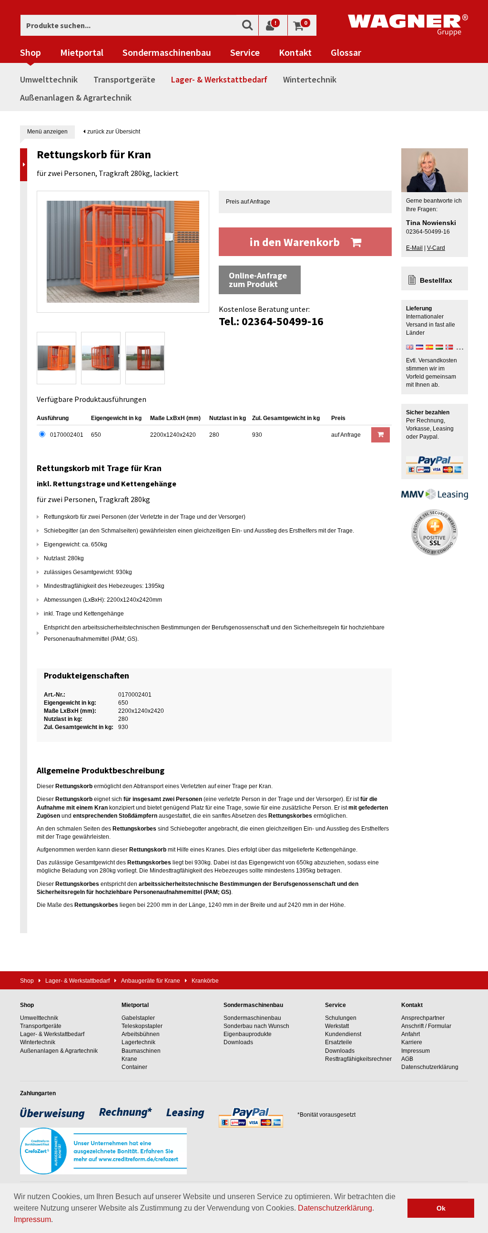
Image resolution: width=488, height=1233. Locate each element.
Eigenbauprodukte (248, 1034)
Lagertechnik (138, 1042)
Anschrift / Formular (426, 1026)
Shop (30, 52)
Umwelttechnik (49, 79)
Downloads (238, 1042)
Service (245, 52)
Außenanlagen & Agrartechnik (76, 97)
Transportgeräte (124, 79)
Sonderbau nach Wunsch (256, 1026)
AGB (407, 1059)
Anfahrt (410, 1034)
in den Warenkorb (296, 242)
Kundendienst (343, 1034)
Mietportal (81, 52)
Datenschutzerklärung (335, 1208)
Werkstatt (337, 1026)
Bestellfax (436, 280)
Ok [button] (441, 1208)
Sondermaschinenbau (166, 52)
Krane (129, 1059)
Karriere (411, 1042)
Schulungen (340, 1018)
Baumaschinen (141, 1051)
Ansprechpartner (423, 1018)
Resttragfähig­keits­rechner (358, 1059)
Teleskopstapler (142, 1026)
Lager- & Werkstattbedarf (219, 79)
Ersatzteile (338, 1042)
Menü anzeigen (47, 131)
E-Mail (414, 248)
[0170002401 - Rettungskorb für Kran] (123, 252)
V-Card (436, 248)
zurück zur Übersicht (113, 131)
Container (134, 1067)
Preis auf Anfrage (248, 201)
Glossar (346, 52)
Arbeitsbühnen (141, 1034)
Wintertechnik (309, 79)
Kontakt (295, 52)
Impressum (32, 1219)
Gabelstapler (138, 1018)
